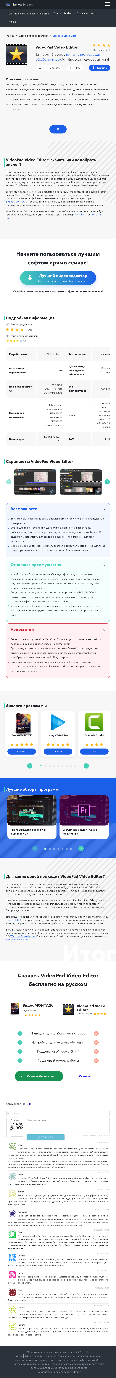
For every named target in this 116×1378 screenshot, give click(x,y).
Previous (8, 481)
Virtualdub (80, 214)
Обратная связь (34, 1355)
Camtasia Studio (62, 13)
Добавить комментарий (45, 1138)
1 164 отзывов (52, 67)
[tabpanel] (21, 734)
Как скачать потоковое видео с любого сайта (78, 1363)
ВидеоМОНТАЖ (15, 201)
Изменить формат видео (60, 1355)
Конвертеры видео (88, 1355)
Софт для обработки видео (31, 1359)
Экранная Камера (87, 13)
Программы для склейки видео (30, 1363)
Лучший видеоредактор (63, 277)
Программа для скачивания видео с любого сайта (58, 1367)
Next (107, 481)
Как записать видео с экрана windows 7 (58, 1371)
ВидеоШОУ (12, 919)
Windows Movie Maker (22, 936)
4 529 (77, 67)
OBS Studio (15, 22)
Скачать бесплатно (40, 1076)
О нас (19, 1355)
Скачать (102, 67)
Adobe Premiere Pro (17, 939)
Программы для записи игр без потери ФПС (75, 1359)
